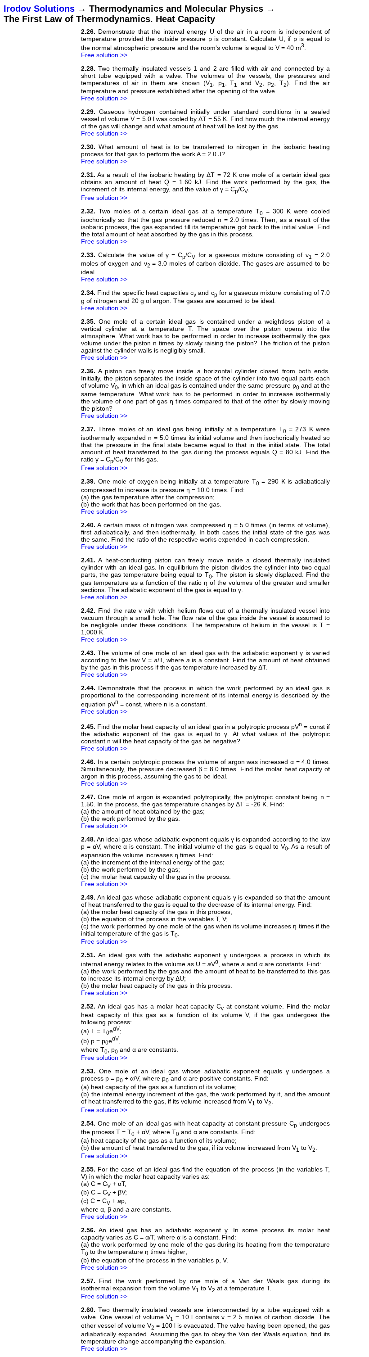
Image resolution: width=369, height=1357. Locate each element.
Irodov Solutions (39, 9)
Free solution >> (104, 55)
